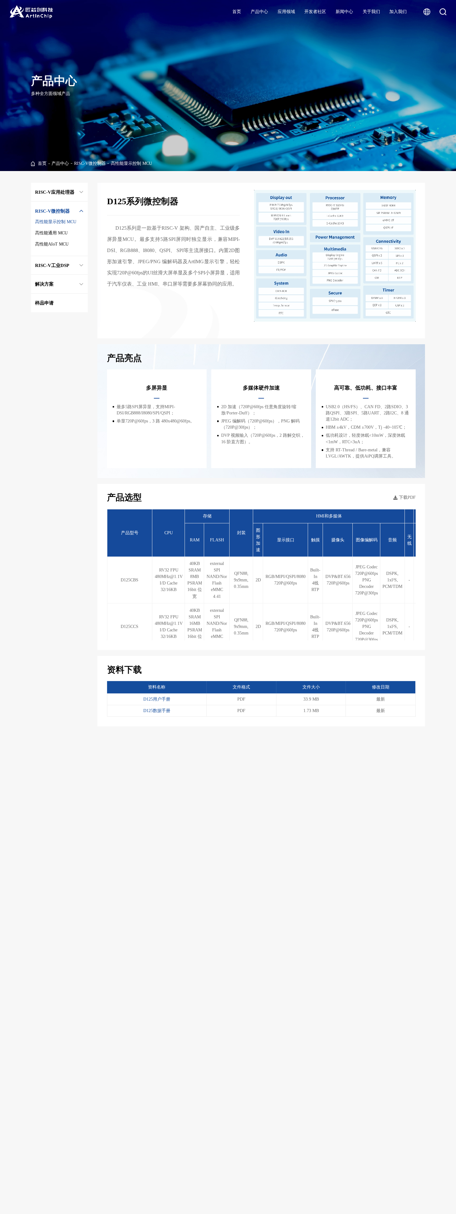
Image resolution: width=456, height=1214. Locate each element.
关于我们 (371, 11)
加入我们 (398, 11)
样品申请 (44, 302)
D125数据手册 (156, 710)
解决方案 (44, 284)
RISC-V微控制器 (90, 163)
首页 (236, 11)
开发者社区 (315, 11)
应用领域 (286, 11)
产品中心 (259, 11)
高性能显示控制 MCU (131, 163)
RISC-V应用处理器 (54, 192)
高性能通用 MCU (51, 233)
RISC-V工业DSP (52, 265)
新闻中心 (344, 11)
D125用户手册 (156, 699)
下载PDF (407, 497)
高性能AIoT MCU (52, 244)
